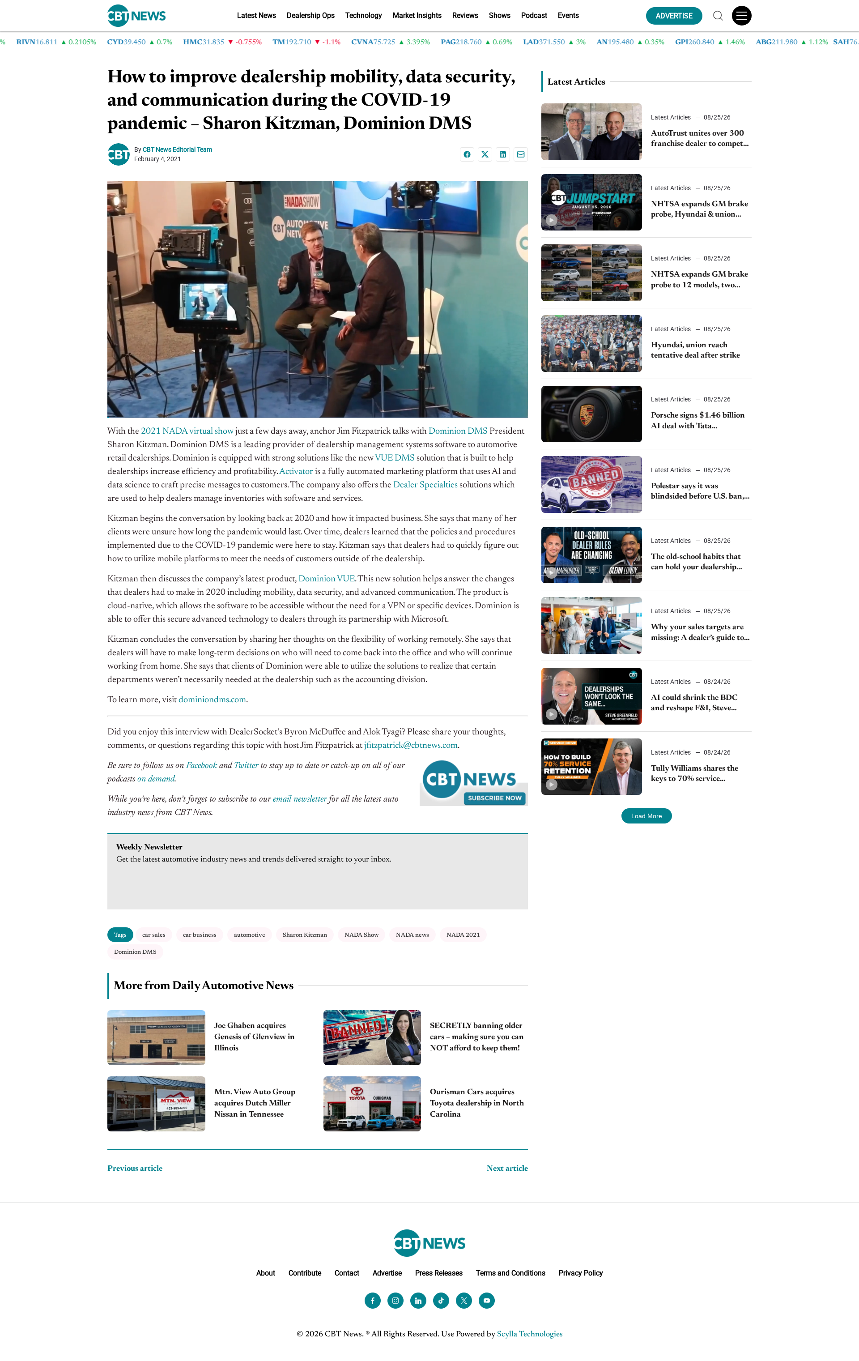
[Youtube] (487, 1301)
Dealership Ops (311, 15)
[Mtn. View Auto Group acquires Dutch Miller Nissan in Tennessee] (156, 1103)
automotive (249, 935)
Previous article (134, 1169)
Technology (363, 15)
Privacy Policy (581, 1273)
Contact (347, 1273)
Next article (507, 1169)
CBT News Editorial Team (177, 149)
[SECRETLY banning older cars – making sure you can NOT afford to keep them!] (372, 1037)
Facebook (201, 765)
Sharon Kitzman (305, 935)
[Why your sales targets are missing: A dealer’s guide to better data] (591, 625)
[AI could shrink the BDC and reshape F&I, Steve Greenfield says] (591, 696)
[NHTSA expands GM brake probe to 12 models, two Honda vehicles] (591, 272)
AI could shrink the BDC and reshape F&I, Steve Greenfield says (694, 704)
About (265, 1273)
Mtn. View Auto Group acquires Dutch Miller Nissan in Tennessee (254, 1103)
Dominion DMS (135, 952)
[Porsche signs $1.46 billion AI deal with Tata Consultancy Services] (591, 414)
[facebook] (373, 1301)
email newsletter (300, 799)
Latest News (256, 15)
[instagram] (395, 1301)
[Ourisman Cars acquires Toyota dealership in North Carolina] (372, 1103)
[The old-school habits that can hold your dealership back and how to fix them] (591, 555)
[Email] (521, 154)
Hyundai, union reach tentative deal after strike (695, 350)
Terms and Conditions (510, 1273)
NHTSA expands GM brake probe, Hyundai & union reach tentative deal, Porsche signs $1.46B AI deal (701, 211)
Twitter (246, 765)
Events (568, 15)
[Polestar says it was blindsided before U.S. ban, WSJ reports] (591, 484)
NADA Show (361, 935)
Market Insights (417, 15)
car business (200, 935)
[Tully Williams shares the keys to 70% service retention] (591, 766)
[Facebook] (467, 154)
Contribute (305, 1273)
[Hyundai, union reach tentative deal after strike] (591, 343)
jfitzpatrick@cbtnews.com (411, 745)
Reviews (465, 15)
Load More (646, 815)
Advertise (387, 1273)
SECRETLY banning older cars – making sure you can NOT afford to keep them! (477, 1037)
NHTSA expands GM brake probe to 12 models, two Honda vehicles (699, 281)
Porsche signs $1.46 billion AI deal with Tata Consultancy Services (698, 422)
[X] (485, 154)
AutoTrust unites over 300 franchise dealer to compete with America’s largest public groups (701, 140)
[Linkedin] (503, 154)
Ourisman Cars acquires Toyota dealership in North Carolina (477, 1103)
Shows (499, 15)
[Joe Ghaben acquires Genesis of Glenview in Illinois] (156, 1037)
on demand (155, 779)
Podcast (534, 15)
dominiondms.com (212, 699)
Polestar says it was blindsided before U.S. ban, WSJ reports (697, 492)
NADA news (412, 935)
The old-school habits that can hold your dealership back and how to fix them (696, 563)
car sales (154, 935)
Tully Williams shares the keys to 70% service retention (694, 775)
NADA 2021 (463, 935)
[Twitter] (464, 1301)
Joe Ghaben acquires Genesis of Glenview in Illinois (254, 1037)
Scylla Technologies (530, 1335)
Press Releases (439, 1273)
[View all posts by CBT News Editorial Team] (120, 154)
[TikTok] (441, 1301)
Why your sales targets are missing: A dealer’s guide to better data (697, 633)
